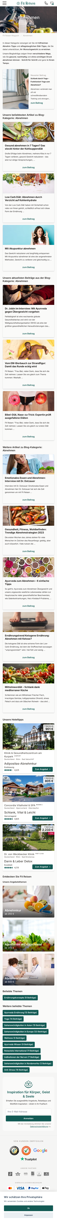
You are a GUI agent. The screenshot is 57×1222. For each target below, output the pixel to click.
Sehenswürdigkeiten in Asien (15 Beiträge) (24, 1025)
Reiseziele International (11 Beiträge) (21, 1050)
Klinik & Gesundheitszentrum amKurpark (23, 755)
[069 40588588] (46, 3)
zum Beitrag (37, 103)
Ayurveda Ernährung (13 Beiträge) (20, 1012)
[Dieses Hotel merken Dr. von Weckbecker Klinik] (6, 827)
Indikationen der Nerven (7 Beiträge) (21, 1057)
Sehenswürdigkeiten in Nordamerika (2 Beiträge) (27, 1063)
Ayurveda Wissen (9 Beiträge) (18, 1044)
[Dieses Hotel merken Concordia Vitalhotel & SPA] (6, 778)
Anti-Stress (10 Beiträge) (16, 1070)
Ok (28, 1208)
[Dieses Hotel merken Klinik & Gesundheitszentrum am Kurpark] (6, 726)
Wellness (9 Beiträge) (14, 1038)
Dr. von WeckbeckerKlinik (24, 854)
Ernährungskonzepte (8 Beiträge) (20, 997)
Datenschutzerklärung (39, 1126)
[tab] (24, 748)
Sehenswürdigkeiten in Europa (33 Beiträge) (25, 1031)
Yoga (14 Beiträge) (13, 1019)
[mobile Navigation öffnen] (4, 3)
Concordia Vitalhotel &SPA (23, 805)
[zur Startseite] (25, 3)
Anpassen (28, 1215)
